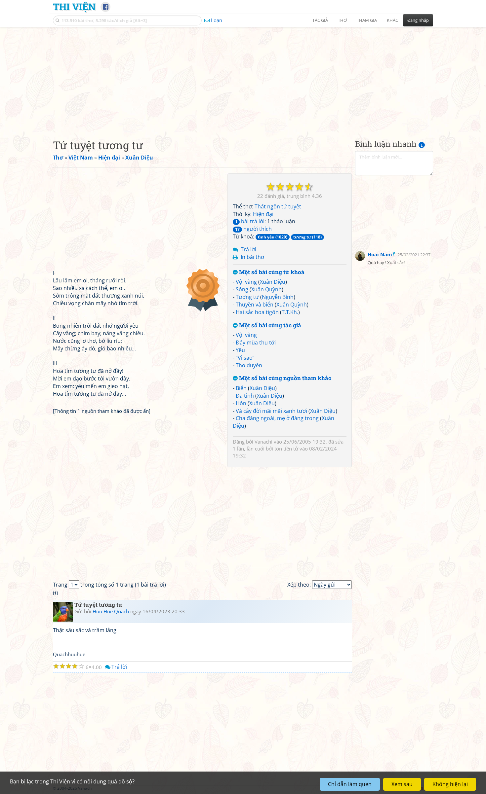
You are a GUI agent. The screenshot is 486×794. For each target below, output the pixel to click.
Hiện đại (263, 214)
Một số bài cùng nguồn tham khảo (285, 378)
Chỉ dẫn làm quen (350, 784)
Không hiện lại (450, 784)
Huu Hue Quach (111, 611)
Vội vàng (246, 281)
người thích (253, 229)
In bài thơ (252, 257)
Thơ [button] (342, 20)
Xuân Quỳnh (266, 289)
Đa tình (245, 395)
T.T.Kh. (290, 312)
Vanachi (263, 441)
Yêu (240, 350)
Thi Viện (74, 6)
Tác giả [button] (320, 20)
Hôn (241, 403)
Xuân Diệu (272, 281)
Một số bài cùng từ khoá (271, 272)
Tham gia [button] (367, 20)
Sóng (242, 289)
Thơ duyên (249, 365)
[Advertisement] (243, 77)
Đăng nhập (418, 20)
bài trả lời (249, 221)
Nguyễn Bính (278, 297)
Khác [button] (392, 20)
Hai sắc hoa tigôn (257, 312)
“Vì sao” (245, 357)
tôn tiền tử (286, 448)
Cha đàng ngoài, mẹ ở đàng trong (277, 418)
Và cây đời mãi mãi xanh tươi (271, 411)
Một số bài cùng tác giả (269, 325)
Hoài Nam (380, 254)
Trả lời (248, 249)
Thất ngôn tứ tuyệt (278, 206)
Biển (241, 388)
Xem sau (402, 784)
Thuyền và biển (254, 304)
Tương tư (247, 297)
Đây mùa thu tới (256, 342)
